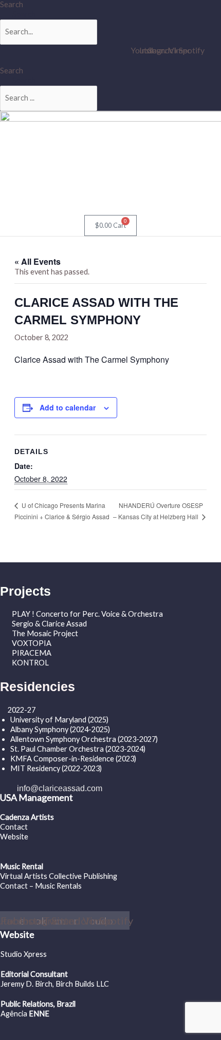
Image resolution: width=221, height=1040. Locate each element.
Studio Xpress (24, 954)
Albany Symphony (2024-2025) (61, 729)
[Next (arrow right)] (203, 519)
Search (11, 4)
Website (14, 836)
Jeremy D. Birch (26, 983)
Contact (14, 826)
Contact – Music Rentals (41, 885)
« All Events (37, 261)
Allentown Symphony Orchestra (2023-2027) (84, 739)
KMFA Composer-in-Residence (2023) (73, 758)
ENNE (38, 1013)
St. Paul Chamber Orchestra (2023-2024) (77, 748)
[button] (36, 205)
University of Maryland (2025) (59, 719)
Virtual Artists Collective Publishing (59, 876)
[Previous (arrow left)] (18, 519)
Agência (14, 1013)
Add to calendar (68, 407)
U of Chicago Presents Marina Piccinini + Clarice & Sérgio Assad (61, 510)
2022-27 (21, 709)
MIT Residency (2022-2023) (56, 768)
